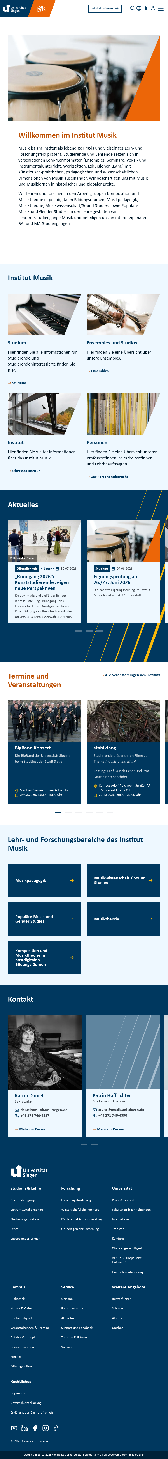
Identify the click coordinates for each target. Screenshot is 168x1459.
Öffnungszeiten (21, 1366)
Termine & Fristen (74, 1337)
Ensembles (99, 371)
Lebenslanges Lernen (25, 1239)
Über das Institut (26, 471)
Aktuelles (67, 1318)
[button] (146, 8)
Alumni (117, 1318)
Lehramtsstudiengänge (26, 1210)
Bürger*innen (121, 1299)
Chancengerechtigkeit (127, 1248)
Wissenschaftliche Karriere (80, 1210)
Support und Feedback (77, 1328)
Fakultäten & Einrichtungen (131, 1210)
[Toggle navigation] (160, 8)
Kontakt (15, 1357)
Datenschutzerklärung (26, 1403)
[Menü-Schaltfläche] (152, 8)
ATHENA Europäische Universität (127, 1260)
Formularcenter (72, 1308)
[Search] (132, 8)
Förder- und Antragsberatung (82, 1219)
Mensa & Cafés (21, 1308)
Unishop (117, 1328)
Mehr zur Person (32, 1129)
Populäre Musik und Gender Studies (34, 919)
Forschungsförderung (76, 1200)
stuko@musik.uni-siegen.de (121, 1110)
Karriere (118, 1239)
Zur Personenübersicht (109, 477)
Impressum (18, 1393)
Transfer (118, 1229)
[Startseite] (29, 1171)
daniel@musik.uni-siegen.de (44, 1110)
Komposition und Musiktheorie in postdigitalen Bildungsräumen (31, 958)
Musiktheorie (106, 919)
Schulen (117, 1308)
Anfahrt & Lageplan (24, 1337)
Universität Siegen (35, 1441)
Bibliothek (17, 1299)
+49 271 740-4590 (112, 1115)
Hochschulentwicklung (128, 1272)
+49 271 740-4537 (35, 1116)
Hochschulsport (21, 1318)
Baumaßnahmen (22, 1347)
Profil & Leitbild (123, 1200)
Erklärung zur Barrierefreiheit (31, 1412)
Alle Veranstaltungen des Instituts (132, 675)
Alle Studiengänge (23, 1200)
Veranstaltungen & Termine (30, 1328)
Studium (19, 383)
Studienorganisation (24, 1219)
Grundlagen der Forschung (80, 1229)
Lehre (14, 1229)
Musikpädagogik (30, 880)
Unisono (67, 1299)
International (121, 1219)
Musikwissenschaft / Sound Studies (119, 880)
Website (67, 1347)
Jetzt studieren (102, 8)
